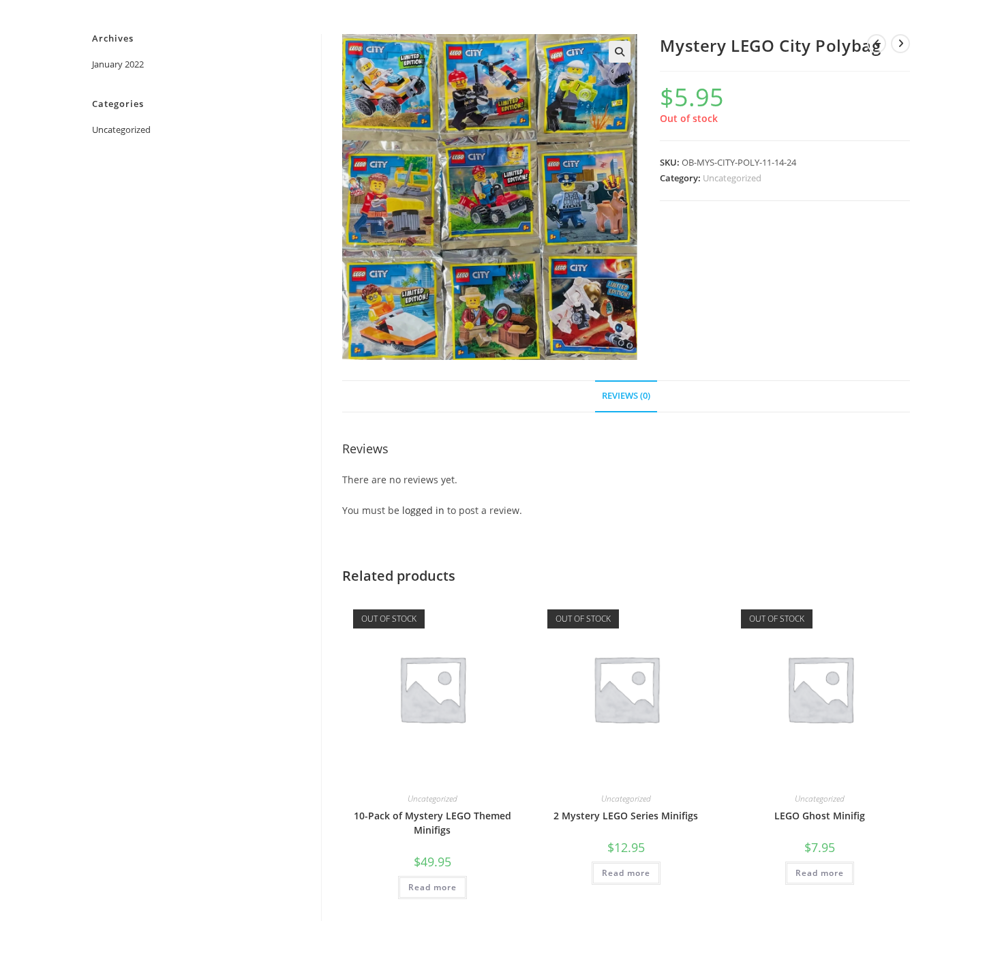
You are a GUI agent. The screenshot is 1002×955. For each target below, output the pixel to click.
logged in (423, 510)
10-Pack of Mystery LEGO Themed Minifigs (432, 822)
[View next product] (900, 43)
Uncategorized (732, 178)
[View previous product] (876, 43)
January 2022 (118, 64)
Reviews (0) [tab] (626, 395)
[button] (620, 52)
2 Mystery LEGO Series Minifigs (625, 815)
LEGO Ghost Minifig (819, 815)
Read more (432, 887)
